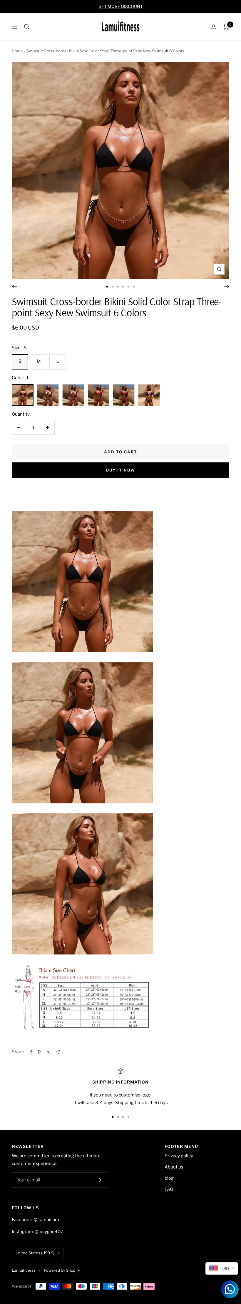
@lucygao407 (49, 1231)
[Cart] (226, 27)
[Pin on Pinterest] (39, 1052)
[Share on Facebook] (31, 1052)
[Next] (226, 287)
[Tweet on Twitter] (48, 1052)
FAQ (169, 1189)
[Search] (26, 26)
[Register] (98, 1180)
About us (174, 1167)
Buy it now (120, 470)
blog (169, 1178)
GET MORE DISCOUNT (120, 6)
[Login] (213, 26)
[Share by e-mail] (58, 1052)
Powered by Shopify (62, 1270)
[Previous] (14, 287)
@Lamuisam (46, 1219)
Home (17, 51)
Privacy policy (179, 1155)
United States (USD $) (35, 1252)
